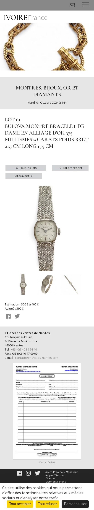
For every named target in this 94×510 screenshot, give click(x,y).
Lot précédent (72, 168)
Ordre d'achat (47, 462)
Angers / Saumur (55, 475)
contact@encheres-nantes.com (36, 358)
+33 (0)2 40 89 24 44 (24, 349)
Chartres (50, 478)
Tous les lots (28, 168)
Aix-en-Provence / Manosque (61, 472)
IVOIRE (26, 17)
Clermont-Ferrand (55, 481)
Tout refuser (47, 504)
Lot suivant (22, 176)
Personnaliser (75, 504)
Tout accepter (20, 504)
